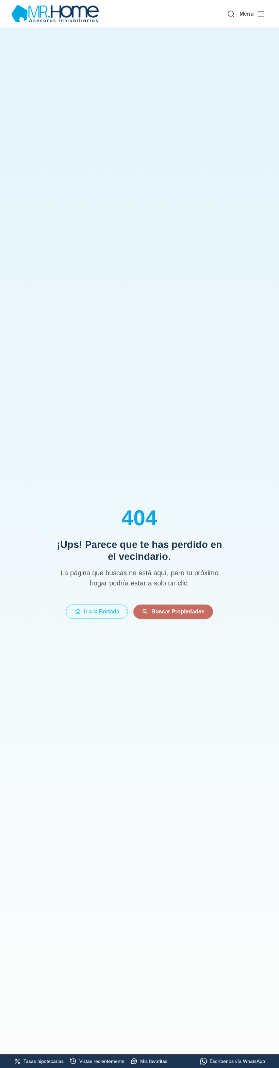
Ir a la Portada (97, 612)
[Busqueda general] (231, 14)
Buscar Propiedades (173, 612)
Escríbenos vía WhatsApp (237, 1061)
